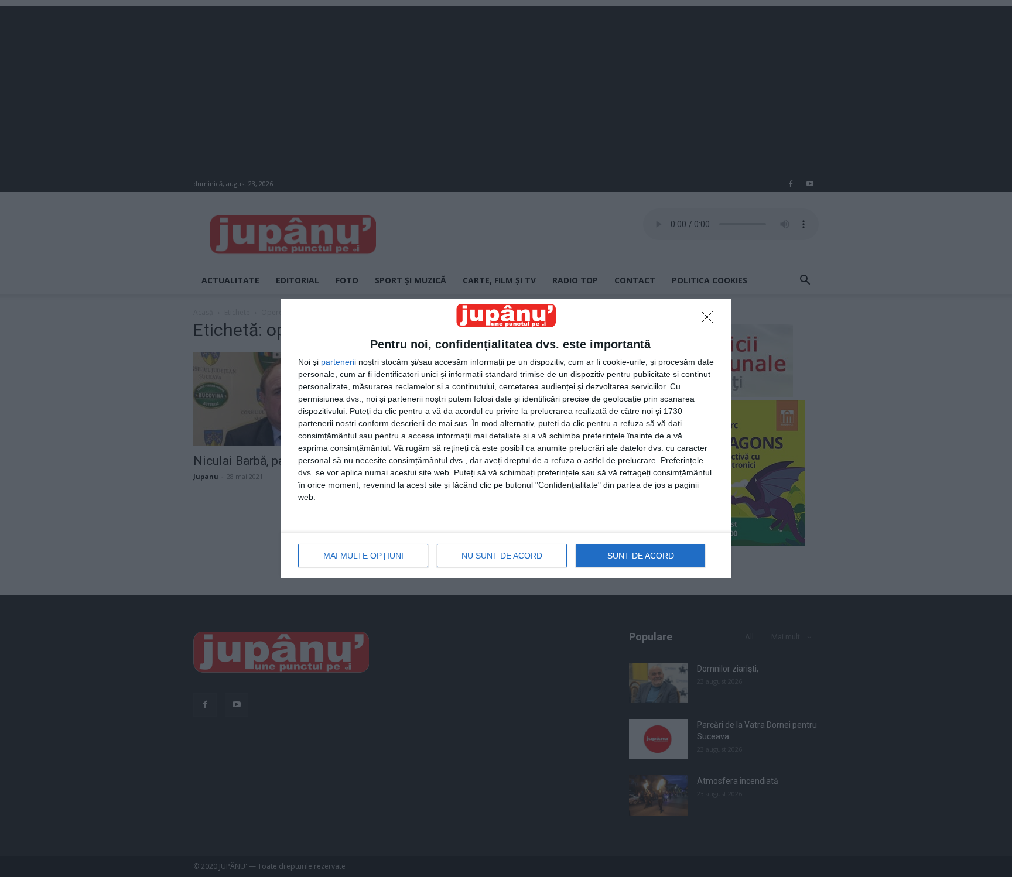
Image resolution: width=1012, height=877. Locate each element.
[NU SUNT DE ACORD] (710, 320)
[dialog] (506, 438)
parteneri (337, 362)
